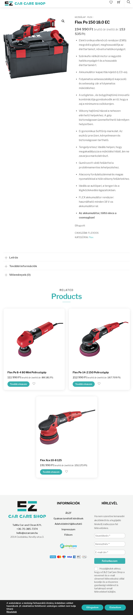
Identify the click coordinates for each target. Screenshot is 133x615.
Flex (89, 17)
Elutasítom (115, 607)
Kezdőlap (80, 17)
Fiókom (68, 534)
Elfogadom (92, 607)
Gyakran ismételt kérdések (68, 518)
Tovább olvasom (18, 384)
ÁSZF (68, 512)
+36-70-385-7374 (27, 528)
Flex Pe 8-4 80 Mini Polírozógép (26, 372)
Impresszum (68, 529)
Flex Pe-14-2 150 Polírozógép (91, 372)
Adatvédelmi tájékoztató (68, 523)
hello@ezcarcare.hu (27, 532)
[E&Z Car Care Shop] (25, 3)
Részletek (11, 611)
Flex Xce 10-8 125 (51, 460)
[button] (63, 21)
